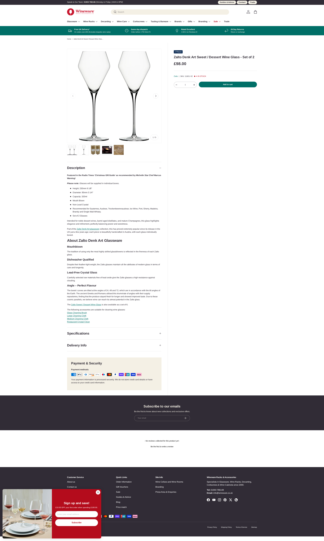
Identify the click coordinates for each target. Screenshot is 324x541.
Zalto (176, 76)
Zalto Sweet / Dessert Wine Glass (86, 305)
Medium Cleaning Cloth (77, 319)
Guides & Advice (227, 2)
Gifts (190, 21)
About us (71, 482)
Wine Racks (89, 21)
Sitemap (254, 527)
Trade (252, 2)
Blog (118, 502)
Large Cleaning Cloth (76, 316)
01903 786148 (217, 490)
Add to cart (228, 84)
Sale (216, 21)
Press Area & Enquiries (165, 492)
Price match (121, 507)
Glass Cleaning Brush (77, 313)
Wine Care (122, 21)
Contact (242, 2)
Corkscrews (139, 21)
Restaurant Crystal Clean (78, 322)
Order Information (124, 482)
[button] (255, 12)
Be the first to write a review (162, 446)
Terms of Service (241, 527)
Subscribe (77, 523)
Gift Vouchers (122, 487)
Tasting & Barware (159, 21)
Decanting (106, 21)
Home (69, 39)
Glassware (72, 21)
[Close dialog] (98, 492)
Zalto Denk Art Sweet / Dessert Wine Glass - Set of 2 (89, 39)
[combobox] (170, 12)
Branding (202, 21)
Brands (178, 21)
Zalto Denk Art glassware (88, 229)
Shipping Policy (226, 527)
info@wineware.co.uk (223, 493)
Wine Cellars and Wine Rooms (169, 482)
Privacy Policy (212, 527)
